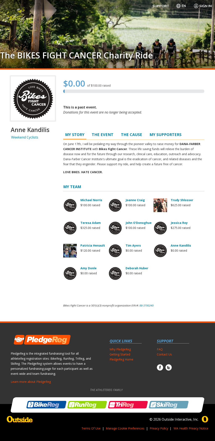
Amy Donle (88, 268)
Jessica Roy (179, 223)
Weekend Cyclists (24, 137)
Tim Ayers (133, 245)
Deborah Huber (137, 268)
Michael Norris (91, 200)
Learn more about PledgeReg (31, 382)
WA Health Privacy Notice (191, 428)
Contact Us (164, 354)
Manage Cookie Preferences (125, 428)
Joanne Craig (135, 200)
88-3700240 (146, 305)
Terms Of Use (91, 428)
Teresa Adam (90, 223)
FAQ (160, 349)
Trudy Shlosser (182, 200)
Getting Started (120, 354)
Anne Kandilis (181, 245)
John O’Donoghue (139, 223)
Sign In (205, 6)
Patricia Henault (92, 245)
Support (160, 6)
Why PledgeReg (120, 349)
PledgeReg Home (121, 359)
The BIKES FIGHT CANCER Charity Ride (76, 55)
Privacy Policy (159, 428)
